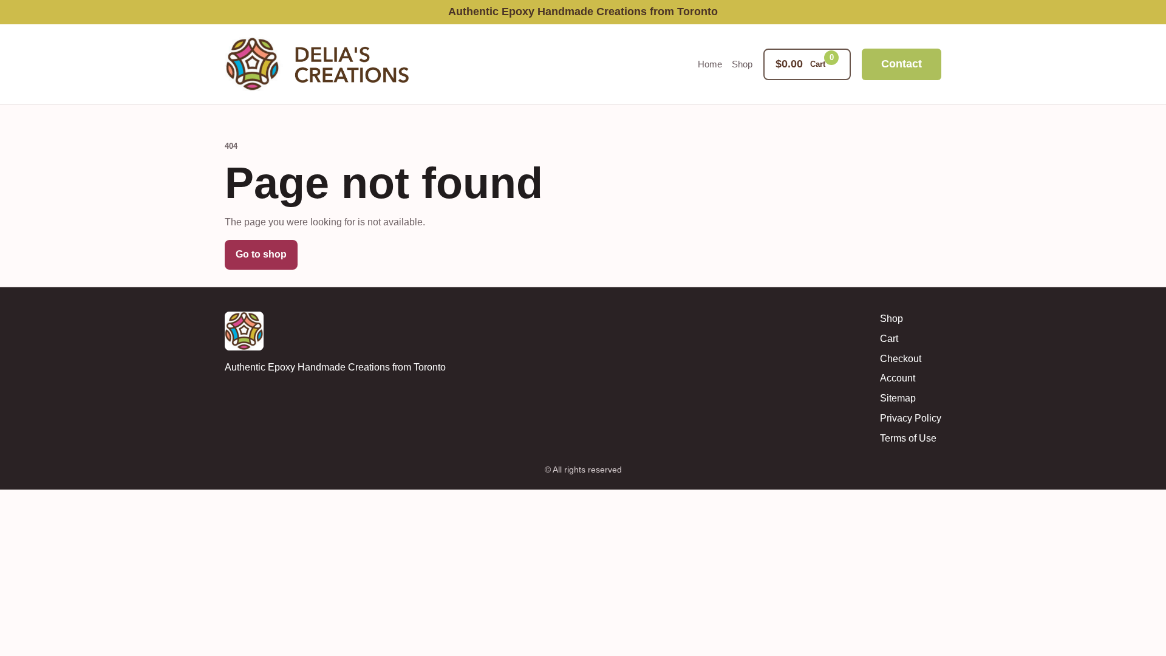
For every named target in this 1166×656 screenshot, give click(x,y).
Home (710, 64)
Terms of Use (908, 438)
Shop (742, 64)
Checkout (900, 359)
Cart (889, 338)
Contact (901, 64)
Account (897, 378)
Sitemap (898, 398)
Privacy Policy (910, 418)
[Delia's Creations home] (325, 64)
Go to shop (261, 254)
